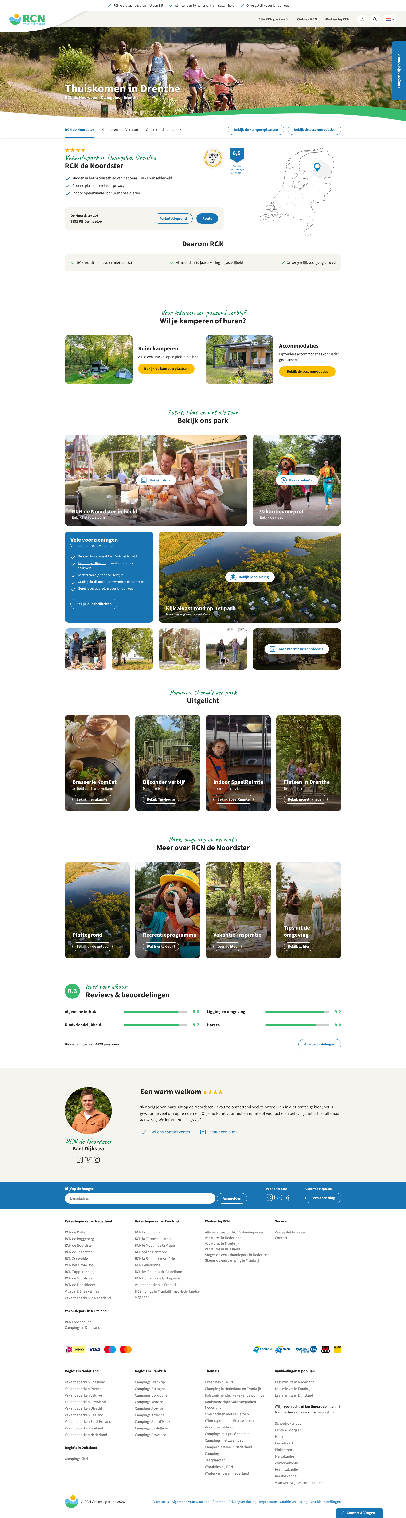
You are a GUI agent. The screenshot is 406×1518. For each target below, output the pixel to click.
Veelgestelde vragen (290, 1232)
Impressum (268, 1501)
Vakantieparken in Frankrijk (157, 1284)
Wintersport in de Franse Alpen (229, 1420)
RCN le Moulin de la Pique (155, 1245)
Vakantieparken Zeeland (84, 1415)
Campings (213, 1453)
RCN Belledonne (147, 1265)
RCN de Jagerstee (78, 1252)
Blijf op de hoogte (79, 1188)
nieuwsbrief (326, 1412)
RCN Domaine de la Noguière (157, 1278)
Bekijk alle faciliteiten (94, 603)
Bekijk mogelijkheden (306, 799)
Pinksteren (283, 1449)
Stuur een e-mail (225, 1132)
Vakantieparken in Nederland (88, 1298)
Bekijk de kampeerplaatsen (256, 129)
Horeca (213, 1025)
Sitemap (219, 1501)
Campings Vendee (149, 1402)
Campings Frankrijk (150, 1382)
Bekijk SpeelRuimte (233, 799)
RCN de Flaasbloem (80, 1284)
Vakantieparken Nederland (86, 1434)
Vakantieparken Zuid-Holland (88, 1421)
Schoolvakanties (288, 1423)
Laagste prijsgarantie (399, 71)
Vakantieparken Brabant (84, 1428)
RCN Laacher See (78, 1322)
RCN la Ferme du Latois (153, 1238)
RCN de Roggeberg (79, 1238)
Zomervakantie (287, 1463)
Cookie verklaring (294, 1501)
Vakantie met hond (219, 1427)
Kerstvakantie (286, 1476)
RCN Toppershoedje (80, 1271)
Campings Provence (150, 1434)
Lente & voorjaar (288, 1430)
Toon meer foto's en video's (300, 649)
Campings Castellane (151, 1428)
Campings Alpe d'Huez (152, 1421)
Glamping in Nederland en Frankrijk (233, 1388)
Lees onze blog (323, 1198)
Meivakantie (284, 1456)
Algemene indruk (80, 1012)
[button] (85, 649)
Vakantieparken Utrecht (83, 1408)
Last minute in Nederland (295, 1382)
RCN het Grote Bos (79, 1265)
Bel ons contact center (170, 1132)
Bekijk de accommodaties (314, 129)
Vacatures (161, 1501)
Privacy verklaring (242, 1501)
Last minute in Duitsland (294, 1395)
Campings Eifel (76, 1458)
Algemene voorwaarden (191, 1501)
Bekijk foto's (159, 480)
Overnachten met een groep (227, 1414)
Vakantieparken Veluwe (83, 1395)
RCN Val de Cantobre (151, 1252)
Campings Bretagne (150, 1388)
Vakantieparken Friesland (85, 1382)
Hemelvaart (284, 1443)
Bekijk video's (300, 480)
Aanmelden (232, 1198)
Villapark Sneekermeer (83, 1291)
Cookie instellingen (326, 1501)
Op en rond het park (164, 132)
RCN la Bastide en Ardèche (155, 1258)
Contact (281, 1237)
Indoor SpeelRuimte (92, 563)
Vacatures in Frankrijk (222, 1243)
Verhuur (131, 129)
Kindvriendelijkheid (83, 1025)
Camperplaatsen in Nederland (228, 1447)
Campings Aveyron (149, 1408)
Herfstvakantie (286, 1469)
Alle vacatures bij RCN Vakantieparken (234, 1232)
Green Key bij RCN (219, 1382)
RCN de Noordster (79, 129)
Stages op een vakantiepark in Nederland (237, 1254)
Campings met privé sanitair (227, 1433)
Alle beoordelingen (319, 1044)
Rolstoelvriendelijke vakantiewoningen (235, 1395)
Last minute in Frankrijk (293, 1388)
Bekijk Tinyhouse (161, 799)
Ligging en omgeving (226, 1012)
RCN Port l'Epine (147, 1232)
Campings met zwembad (224, 1440)
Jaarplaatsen (215, 1460)
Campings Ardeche (149, 1415)
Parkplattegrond (173, 218)
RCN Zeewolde (76, 1258)
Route (207, 218)
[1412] (278, 1197)
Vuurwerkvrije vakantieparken (299, 1482)
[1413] (269, 1197)
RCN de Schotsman (80, 1278)
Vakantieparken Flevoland (85, 1402)
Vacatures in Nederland (223, 1237)
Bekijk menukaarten (92, 799)
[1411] (287, 1197)
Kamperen (110, 129)
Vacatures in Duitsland (222, 1249)
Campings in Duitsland (82, 1327)
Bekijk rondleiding (254, 577)
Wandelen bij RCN (219, 1466)
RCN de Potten (76, 1232)
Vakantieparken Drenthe (84, 1388)
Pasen (279, 1436)
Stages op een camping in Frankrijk (232, 1260)
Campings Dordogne (151, 1395)
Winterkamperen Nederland (227, 1473)
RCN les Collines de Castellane (158, 1271)
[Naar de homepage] (27, 19)
